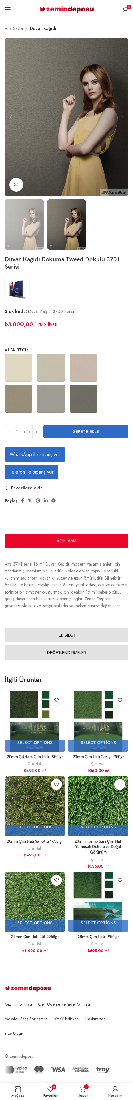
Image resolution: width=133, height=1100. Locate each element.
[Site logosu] (66, 9)
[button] (11, 117)
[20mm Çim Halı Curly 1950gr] (98, 721)
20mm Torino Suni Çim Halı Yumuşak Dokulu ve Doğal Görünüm (98, 847)
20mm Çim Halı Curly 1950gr (98, 757)
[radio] (18, 368)
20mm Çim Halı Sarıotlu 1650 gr (35, 841)
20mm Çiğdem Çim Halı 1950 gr (35, 757)
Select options (35, 742)
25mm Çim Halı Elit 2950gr (35, 937)
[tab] (66, 541)
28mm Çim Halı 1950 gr (98, 937)
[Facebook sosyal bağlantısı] (22, 501)
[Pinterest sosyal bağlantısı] (38, 501)
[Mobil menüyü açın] (8, 9)
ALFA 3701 (15, 350)
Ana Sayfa (14, 28)
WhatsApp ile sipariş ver (35, 454)
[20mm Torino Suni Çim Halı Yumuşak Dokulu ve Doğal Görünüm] (98, 806)
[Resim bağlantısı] (28, 988)
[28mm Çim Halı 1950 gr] (98, 902)
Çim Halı (35, 763)
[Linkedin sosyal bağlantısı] (45, 501)
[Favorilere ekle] (56, 699)
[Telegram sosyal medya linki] (53, 501)
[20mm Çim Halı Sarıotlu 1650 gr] (35, 806)
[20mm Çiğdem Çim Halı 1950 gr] (35, 721)
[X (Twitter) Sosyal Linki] (30, 501)
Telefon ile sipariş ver (32, 471)
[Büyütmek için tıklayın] (16, 185)
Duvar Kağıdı (43, 28)
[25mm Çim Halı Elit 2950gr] (35, 902)
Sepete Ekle (86, 431)
